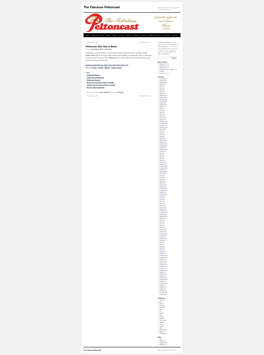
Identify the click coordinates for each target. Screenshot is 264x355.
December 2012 (163, 277)
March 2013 (162, 272)
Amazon (121, 35)
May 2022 (161, 134)
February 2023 (163, 118)
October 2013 (162, 268)
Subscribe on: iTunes (97, 35)
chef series (162, 300)
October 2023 (162, 103)
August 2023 (162, 106)
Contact (174, 35)
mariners (161, 313)
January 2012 (162, 289)
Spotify (108, 35)
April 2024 (162, 92)
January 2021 (162, 164)
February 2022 (163, 140)
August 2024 (162, 84)
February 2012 (163, 287)
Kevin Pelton (108, 49)
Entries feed (162, 341)
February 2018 (163, 229)
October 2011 (162, 294)
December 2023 (163, 99)
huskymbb (162, 305)
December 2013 (163, 264)
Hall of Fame (166, 35)
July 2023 (161, 108)
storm (160, 328)
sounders (161, 326)
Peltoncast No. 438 (164, 66)
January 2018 (162, 231)
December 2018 (163, 211)
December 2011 (163, 290)
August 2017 (162, 240)
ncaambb (161, 317)
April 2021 (162, 158)
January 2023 (162, 119)
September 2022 (163, 127)
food (160, 302)
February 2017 (163, 251)
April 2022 (162, 136)
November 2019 (163, 190)
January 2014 (162, 263)
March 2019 (162, 205)
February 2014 (163, 261)
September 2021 (163, 149)
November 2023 (163, 101)
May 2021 (161, 157)
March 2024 (162, 93)
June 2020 (161, 177)
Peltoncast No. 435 (164, 73)
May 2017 (161, 246)
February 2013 (163, 274)
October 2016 (162, 259)
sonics (161, 324)
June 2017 (161, 244)
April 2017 (162, 248)
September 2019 (163, 194)
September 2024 (163, 82)
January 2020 (162, 186)
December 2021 (163, 144)
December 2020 (163, 166)
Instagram (136, 35)
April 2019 (162, 203)
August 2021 (162, 151)
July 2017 (161, 242)
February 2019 (163, 207)
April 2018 (162, 225)
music (101, 92)
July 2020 (161, 175)
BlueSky (128, 35)
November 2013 (163, 266)
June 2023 (161, 110)
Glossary (144, 35)
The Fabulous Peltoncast (102, 7)
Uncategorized (162, 333)
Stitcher (114, 35)
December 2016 (163, 255)
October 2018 (162, 214)
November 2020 (163, 168)
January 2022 (162, 142)
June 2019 (161, 199)
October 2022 (162, 125)
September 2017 (163, 238)
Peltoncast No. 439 (164, 64)
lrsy (160, 311)
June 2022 (161, 132)
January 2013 (162, 276)
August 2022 (162, 129)
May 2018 (161, 224)
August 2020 (162, 173)
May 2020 (161, 179)
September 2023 (163, 105)
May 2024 (161, 90)
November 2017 (163, 235)
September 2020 (163, 171)
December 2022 (163, 121)
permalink (120, 92)
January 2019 (162, 209)
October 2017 (162, 237)
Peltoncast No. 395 (92, 42)
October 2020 (162, 170)
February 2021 (163, 162)
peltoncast (106, 92)
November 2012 (163, 279)
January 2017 (162, 253)
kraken (161, 309)
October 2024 (162, 80)
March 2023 (162, 116)
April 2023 (162, 114)
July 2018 (161, 220)
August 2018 (162, 218)
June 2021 (161, 155)
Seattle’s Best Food (154, 35)
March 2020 (162, 183)
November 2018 (163, 212)
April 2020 (162, 181)
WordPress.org (163, 344)
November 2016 (163, 257)
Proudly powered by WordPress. (168, 350)
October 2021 (162, 147)
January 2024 (162, 97)
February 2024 (163, 95)
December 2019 (163, 188)
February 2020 (163, 185)
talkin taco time (163, 330)
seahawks (161, 322)
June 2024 (161, 88)
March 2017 (162, 250)
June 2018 (161, 222)
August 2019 (162, 196)
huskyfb (161, 303)
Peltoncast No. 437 (164, 67)
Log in (161, 339)
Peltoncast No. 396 (145, 42)
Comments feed (163, 343)
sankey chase (162, 320)
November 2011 (163, 292)
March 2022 (162, 138)
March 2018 (162, 227)
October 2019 (162, 192)
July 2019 (161, 198)
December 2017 (163, 233)
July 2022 (161, 131)
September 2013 (163, 270)
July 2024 (161, 86)
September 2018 (163, 216)
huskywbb (162, 307)
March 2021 (162, 160)
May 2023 (161, 112)
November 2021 (163, 145)
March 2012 (162, 285)
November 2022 (163, 123)
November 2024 (163, 79)
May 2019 (161, 201)
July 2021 (161, 153)
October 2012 (162, 281)
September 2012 (163, 283)
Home (87, 35)
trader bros (162, 331)
